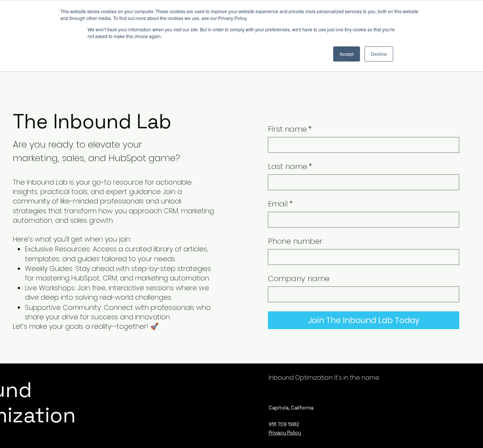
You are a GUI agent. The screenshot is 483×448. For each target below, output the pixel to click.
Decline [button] (379, 54)
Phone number (295, 241)
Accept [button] (347, 54)
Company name (298, 278)
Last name (290, 166)
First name (290, 129)
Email (280, 204)
